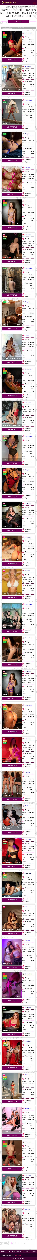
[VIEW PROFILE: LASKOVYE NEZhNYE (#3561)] (12, 817)
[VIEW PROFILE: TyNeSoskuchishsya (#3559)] (12, 1220)
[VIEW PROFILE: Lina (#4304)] (12, 582)
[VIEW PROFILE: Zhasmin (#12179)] (12, 649)
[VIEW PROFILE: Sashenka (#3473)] (12, 1019)
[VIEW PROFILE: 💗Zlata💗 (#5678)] (12, 548)
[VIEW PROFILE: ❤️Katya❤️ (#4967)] (12, 246)
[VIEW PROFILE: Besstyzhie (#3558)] (12, 1187)
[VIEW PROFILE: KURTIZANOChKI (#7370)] (12, 414)
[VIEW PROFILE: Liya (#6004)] (12, 280)
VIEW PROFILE (12, 60)
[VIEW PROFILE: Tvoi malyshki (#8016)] (12, 918)
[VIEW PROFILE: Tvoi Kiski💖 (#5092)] (12, 952)
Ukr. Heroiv (28, 806)
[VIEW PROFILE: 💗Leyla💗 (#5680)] (12, 1052)
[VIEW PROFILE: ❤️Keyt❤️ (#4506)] (12, 1153)
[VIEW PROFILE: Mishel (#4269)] (12, 313)
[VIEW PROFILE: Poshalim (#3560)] (12, 1120)
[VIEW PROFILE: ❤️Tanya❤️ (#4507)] (12, 750)
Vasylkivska (28, 201)
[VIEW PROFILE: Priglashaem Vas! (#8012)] (12, 616)
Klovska (27, 335)
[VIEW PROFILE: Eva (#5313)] (12, 1086)
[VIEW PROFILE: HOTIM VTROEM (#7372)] (12, 347)
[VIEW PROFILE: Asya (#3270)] (12, 683)
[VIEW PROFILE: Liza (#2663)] (12, 212)
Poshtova (27, 167)
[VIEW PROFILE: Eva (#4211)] (12, 145)
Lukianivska (28, 537)
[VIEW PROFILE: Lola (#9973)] (12, 481)
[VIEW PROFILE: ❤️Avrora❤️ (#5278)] (12, 851)
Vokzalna (27, 570)
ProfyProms (17, 1255)
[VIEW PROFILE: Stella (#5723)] (12, 112)
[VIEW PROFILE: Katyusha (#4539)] (12, 884)
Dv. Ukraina (28, 66)
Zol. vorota (28, 234)
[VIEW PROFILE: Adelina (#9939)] (12, 716)
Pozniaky (27, 772)
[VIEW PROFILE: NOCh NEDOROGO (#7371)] (12, 784)
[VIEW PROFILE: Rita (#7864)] (12, 448)
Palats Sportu (28, 100)
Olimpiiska (27, 134)
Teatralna (27, 1209)
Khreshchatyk (28, 33)
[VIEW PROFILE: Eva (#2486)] (12, 515)
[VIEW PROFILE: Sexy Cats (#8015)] (12, 179)
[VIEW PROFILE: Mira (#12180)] (12, 985)
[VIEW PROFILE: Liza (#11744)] (12, 380)
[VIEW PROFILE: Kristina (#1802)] (12, 78)
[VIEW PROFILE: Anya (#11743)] (12, 44)
